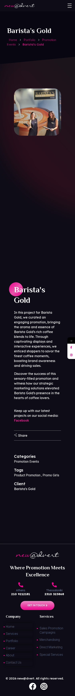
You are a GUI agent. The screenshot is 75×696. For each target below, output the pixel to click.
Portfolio (29, 40)
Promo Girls (51, 475)
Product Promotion (27, 475)
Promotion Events (26, 461)
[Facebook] (71, 347)
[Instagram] (71, 355)
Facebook (21, 420)
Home (13, 40)
